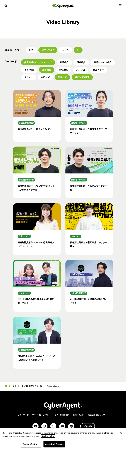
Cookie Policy (48, 436)
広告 (31, 50)
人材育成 (80, 69)
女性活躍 (63, 69)
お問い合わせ (78, 415)
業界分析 (62, 77)
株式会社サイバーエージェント (63, 5)
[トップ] (6, 386)
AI (78, 50)
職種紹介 (81, 62)
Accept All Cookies (54, 444)
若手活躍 (46, 69)
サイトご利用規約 (61, 415)
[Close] (121, 433)
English (87, 426)
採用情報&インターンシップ (38, 62)
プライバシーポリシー (41, 415)
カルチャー (98, 69)
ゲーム (65, 50)
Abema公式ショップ (96, 415)
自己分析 (45, 77)
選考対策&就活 (82, 77)
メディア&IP (48, 50)
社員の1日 (29, 69)
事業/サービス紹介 (103, 62)
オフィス (28, 77)
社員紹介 (64, 62)
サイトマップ (23, 415)
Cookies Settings (31, 444)
